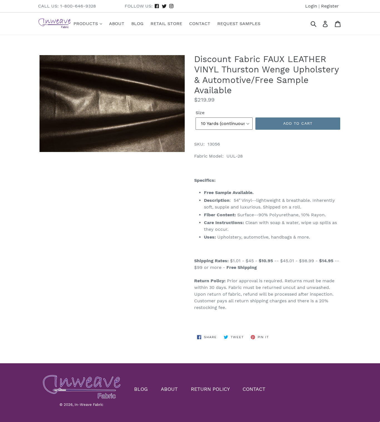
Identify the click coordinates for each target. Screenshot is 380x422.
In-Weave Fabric (89, 405)
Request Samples (238, 23)
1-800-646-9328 (78, 6)
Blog (137, 23)
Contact (199, 23)
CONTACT (254, 389)
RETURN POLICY (210, 389)
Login (311, 6)
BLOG (141, 389)
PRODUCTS (86, 23)
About (116, 23)
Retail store (166, 23)
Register (330, 6)
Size (200, 112)
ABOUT (169, 389)
